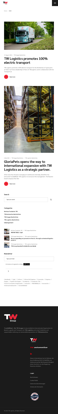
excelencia (26, 281)
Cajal (13, 279)
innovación (45, 283)
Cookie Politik (34, 380)
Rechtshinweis (34, 377)
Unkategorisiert (8, 222)
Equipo (6, 281)
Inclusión (27, 283)
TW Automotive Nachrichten (12, 214)
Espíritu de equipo (15, 281)
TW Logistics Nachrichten (31, 158)
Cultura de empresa (29, 279)
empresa (47, 279)
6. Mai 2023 (6, 158)
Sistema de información (36, 387)
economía (40, 279)
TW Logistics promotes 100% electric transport (26, 60)
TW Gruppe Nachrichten (19, 55)
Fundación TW (35, 281)
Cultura (19, 279)
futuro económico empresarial (13, 283)
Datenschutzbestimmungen (37, 383)
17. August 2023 (8, 55)
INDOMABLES (36, 283)
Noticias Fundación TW (11, 211)
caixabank (7, 279)
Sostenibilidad (23, 285)
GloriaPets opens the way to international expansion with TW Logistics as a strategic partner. (28, 165)
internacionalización (10, 285)
